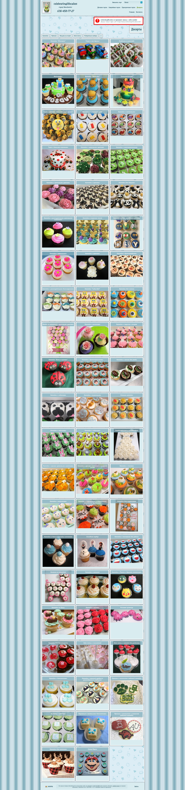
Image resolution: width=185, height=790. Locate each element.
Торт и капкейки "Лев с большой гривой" (58, 112)
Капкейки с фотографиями (127, 253)
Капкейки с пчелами (127, 466)
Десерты (139, 7)
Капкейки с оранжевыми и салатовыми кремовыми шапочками (92, 502)
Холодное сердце (92, 537)
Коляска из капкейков (58, 572)
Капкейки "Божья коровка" (58, 360)
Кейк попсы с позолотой (92, 643)
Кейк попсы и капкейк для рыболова (127, 643)
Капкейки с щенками (92, 182)
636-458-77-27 (65, 11)
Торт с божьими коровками (58, 147)
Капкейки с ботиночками (58, 678)
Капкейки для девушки (127, 182)
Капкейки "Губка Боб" (92, 289)
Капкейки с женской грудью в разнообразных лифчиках (92, 679)
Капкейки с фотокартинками (92, 360)
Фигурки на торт (65, 36)
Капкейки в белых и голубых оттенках (58, 537)
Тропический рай (127, 76)
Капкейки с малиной (92, 572)
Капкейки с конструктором (92, 112)
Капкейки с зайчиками (58, 430)
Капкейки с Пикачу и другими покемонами (127, 572)
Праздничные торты (128, 7)
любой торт (116, 786)
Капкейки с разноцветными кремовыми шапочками (58, 218)
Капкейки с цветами (92, 253)
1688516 (50, 786)
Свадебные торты (114, 7)
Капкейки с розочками (92, 324)
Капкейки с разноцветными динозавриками (58, 289)
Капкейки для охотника (58, 749)
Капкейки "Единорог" (58, 41)
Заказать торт (117, 2)
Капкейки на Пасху (58, 607)
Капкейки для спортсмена (126, 501)
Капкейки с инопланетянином (126, 147)
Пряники (54, 36)
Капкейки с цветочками (58, 253)
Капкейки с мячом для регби (127, 360)
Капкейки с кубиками (58, 714)
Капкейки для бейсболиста (58, 643)
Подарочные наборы (90, 36)
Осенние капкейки (126, 395)
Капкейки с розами (92, 607)
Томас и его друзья (92, 41)
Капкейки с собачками (58, 395)
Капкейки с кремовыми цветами (92, 147)
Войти (136, 786)
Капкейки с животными (92, 395)
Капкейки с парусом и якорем (126, 324)
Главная (131, 12)
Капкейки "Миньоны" (92, 76)
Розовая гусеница (126, 607)
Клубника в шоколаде (126, 41)
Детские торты (102, 7)
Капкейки (45, 36)
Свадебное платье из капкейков (126, 430)
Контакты (139, 12)
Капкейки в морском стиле (92, 218)
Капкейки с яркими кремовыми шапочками (58, 466)
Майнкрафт (58, 76)
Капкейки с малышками (58, 501)
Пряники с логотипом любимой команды (126, 678)
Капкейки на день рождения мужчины (126, 218)
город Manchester (65, 7)
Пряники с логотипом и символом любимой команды (126, 714)
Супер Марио (92, 749)
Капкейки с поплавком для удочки (127, 537)
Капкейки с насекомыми (126, 112)
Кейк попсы (77, 36)
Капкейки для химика (126, 289)
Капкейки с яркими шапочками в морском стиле (92, 466)
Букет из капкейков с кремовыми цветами (58, 324)
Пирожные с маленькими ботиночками (92, 714)
